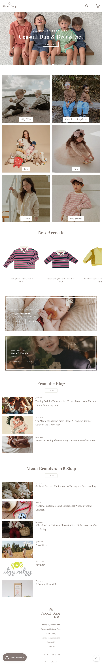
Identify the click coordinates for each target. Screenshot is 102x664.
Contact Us (51, 642)
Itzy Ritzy (40, 564)
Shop (30, 361)
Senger (18, 322)
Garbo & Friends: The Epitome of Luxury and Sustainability (65, 486)
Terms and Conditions (51, 637)
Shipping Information (51, 624)
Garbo (17, 361)
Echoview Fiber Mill (45, 584)
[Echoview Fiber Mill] (17, 588)
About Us (51, 646)
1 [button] (41, 64)
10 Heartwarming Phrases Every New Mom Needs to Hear (65, 440)
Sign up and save (50, 655)
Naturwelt (34, 322)
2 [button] (47, 64)
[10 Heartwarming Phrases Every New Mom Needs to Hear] (17, 444)
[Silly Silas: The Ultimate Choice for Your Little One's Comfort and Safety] (17, 529)
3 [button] (54, 64)
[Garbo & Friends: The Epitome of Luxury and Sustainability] (17, 490)
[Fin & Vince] (17, 549)
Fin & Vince (41, 545)
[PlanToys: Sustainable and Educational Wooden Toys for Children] (17, 510)
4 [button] (61, 64)
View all (51, 390)
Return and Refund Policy (51, 629)
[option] (51, 38)
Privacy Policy (51, 633)
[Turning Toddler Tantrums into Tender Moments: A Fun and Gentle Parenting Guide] (17, 405)
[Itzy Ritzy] (17, 568)
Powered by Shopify (51, 662)
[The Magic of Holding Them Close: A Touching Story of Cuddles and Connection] (17, 425)
